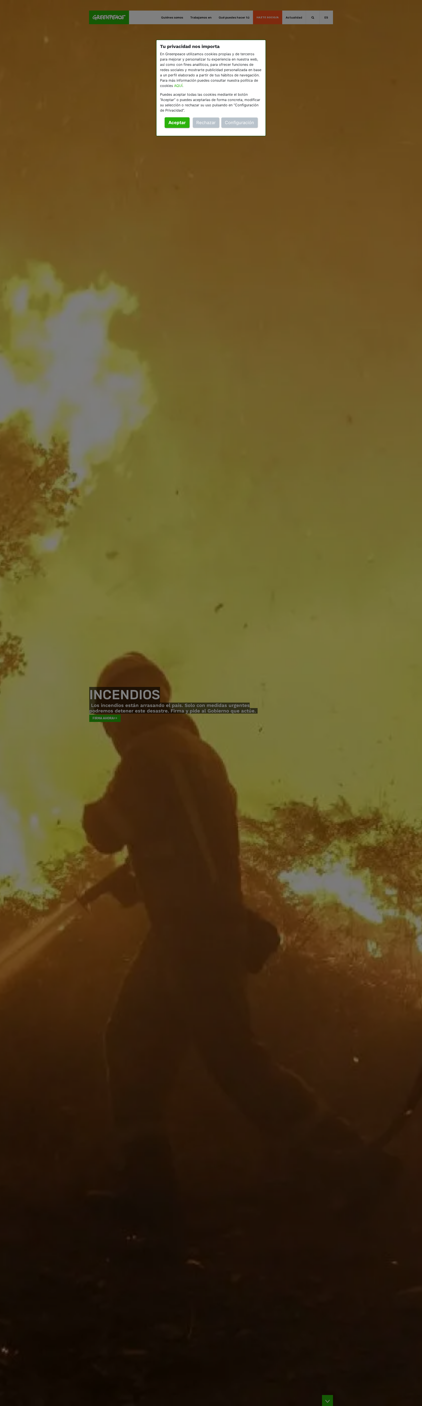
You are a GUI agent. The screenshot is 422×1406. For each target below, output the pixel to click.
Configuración (239, 122)
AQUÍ (178, 85)
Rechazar (206, 122)
